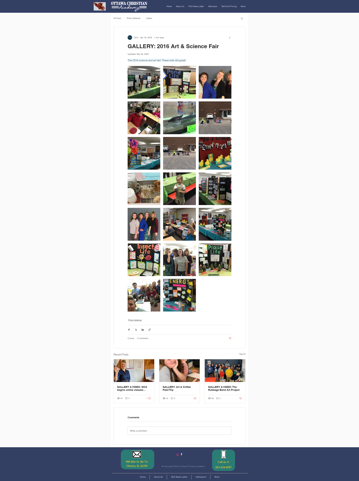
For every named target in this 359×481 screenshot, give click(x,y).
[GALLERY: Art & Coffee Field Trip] (179, 370)
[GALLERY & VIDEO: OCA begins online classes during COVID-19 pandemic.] (134, 370)
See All (242, 354)
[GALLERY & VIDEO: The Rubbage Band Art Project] (225, 370)
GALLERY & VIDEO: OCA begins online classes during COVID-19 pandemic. (133, 388)
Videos (149, 18)
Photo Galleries (133, 18)
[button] (242, 18)
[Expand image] (144, 82)
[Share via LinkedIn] (142, 329)
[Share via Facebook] (129, 329)
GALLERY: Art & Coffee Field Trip (177, 388)
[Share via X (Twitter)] (135, 329)
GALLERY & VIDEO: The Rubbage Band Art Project (224, 388)
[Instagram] (177, 454)
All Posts (117, 18)
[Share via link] (149, 329)
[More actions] (229, 37)
